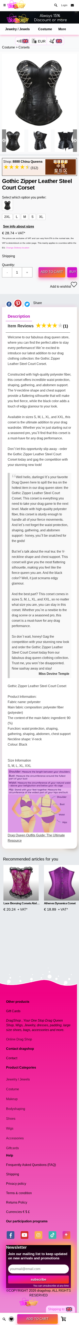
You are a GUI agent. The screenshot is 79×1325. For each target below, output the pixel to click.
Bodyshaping (15, 1109)
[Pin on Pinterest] (17, 303)
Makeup (12, 1099)
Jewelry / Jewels (17, 29)
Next (75, 140)
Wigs (9, 1128)
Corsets (24, 47)
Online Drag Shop (19, 1039)
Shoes (10, 1118)
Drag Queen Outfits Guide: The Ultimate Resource (36, 838)
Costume (45, 29)
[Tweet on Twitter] (27, 303)
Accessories (15, 1138)
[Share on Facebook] (9, 303)
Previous (4, 140)
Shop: (23, 161)
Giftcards (12, 1148)
